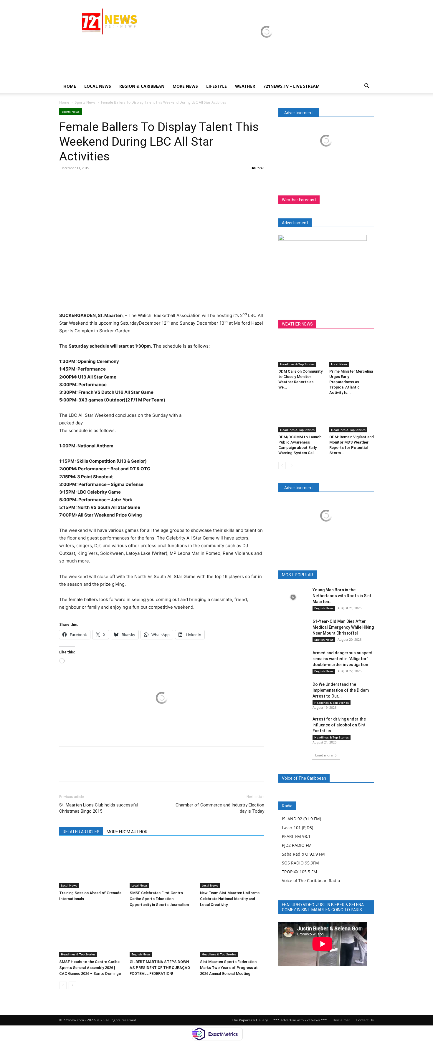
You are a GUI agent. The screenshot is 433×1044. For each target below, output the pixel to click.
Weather (245, 86)
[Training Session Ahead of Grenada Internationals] (91, 866)
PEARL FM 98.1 (296, 836)
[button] (367, 86)
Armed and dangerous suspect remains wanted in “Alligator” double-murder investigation (343, 658)
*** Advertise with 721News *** (300, 1020)
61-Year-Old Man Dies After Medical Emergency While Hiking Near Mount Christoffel (343, 627)
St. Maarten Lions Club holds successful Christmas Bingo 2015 (98, 808)
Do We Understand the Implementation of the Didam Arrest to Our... (341, 690)
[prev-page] (63, 985)
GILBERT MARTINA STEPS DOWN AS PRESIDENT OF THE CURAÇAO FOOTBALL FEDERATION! (160, 968)
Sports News (85, 102)
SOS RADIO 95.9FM (300, 863)
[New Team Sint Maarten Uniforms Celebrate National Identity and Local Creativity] (232, 866)
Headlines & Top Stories (78, 954)
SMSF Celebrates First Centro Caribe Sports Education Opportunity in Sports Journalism (159, 899)
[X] (79, 181)
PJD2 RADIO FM (297, 845)
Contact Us (365, 1020)
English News (141, 954)
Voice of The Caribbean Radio (311, 880)
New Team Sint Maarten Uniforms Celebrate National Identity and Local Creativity (230, 899)
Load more (324, 755)
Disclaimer (341, 1020)
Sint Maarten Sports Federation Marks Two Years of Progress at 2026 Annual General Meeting (229, 968)
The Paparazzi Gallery (250, 1020)
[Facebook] (65, 181)
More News (185, 86)
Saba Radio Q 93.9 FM (303, 854)
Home (69, 86)
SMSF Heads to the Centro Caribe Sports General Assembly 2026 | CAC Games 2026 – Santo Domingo (90, 968)
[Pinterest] (92, 181)
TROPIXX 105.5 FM (299, 871)
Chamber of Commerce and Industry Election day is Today (220, 808)
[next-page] (72, 985)
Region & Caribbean (141, 86)
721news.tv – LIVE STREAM (291, 86)
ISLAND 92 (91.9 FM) (301, 818)
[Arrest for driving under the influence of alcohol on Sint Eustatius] (293, 726)
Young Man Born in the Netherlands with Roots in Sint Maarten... (342, 595)
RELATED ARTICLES (81, 831)
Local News (97, 86)
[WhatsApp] (106, 181)
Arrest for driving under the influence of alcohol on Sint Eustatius (339, 725)
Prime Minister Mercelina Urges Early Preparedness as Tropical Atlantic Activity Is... (351, 382)
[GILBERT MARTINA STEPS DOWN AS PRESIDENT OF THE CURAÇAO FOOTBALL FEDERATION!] (162, 935)
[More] (119, 181)
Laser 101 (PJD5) (297, 827)
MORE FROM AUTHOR (127, 831)
